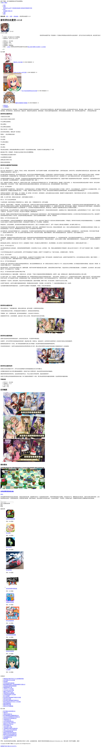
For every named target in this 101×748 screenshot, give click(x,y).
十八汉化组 (43, 46)
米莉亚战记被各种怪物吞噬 (9, 685)
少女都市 (8, 669)
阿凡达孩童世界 (10, 620)
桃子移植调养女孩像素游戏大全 (11, 715)
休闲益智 (23, 8)
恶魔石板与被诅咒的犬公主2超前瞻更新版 (13, 678)
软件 (4, 9)
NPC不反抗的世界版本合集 (9, 735)
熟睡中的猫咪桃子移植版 (21, 102)
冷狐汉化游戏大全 (7, 714)
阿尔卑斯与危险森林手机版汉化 (11, 700)
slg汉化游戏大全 (7, 725)
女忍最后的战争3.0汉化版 (9, 694)
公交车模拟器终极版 (11, 634)
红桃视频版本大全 (7, 737)
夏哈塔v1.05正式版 (18, 62)
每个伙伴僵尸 (6, 696)
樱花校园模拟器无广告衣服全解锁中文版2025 (14, 684)
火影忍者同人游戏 (7, 727)
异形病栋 (5, 681)
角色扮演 (5, 8)
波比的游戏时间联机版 (11, 588)
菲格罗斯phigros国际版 (8, 693)
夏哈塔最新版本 (7, 703)
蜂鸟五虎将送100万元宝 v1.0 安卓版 (12, 701)
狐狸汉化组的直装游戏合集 (9, 732)
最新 (4, 13)
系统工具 (10, 11)
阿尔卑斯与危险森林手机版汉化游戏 (12, 697)
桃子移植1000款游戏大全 (9, 711)
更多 (31, 8)
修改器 (18, 8)
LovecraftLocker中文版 (8, 690)
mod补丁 (10, 8)
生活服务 (5, 11)
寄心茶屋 (8, 533)
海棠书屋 (5, 738)
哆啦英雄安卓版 (7, 704)
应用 (4, 6)
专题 (4, 12)
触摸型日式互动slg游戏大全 (10, 734)
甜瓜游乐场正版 (10, 651)
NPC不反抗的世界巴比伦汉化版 (29, 90)
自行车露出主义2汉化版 (9, 680)
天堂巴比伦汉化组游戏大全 (9, 718)
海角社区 (5, 712)
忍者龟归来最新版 (10, 518)
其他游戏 (14, 8)
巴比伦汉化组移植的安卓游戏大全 (11, 716)
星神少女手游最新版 (8, 706)
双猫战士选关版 (10, 602)
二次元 (8, 46)
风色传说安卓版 (7, 698)
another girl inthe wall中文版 (19, 72)
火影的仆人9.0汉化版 (8, 688)
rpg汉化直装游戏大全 (8, 721)
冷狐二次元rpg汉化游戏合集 (10, 729)
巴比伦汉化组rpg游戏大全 (9, 722)
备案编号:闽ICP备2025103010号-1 (9, 746)
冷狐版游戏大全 (7, 719)
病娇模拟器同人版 (7, 687)
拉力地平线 (9, 570)
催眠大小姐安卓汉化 (8, 691)
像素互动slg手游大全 (8, 724)
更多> (2, 494)
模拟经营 (27, 8)
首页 (4, 5)
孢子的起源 (9, 547)
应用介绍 (5, 105)
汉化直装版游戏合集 (8, 731)
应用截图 (5, 106)
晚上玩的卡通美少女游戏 (34, 46)
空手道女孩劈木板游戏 (8, 683)
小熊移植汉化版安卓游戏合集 (10, 728)
